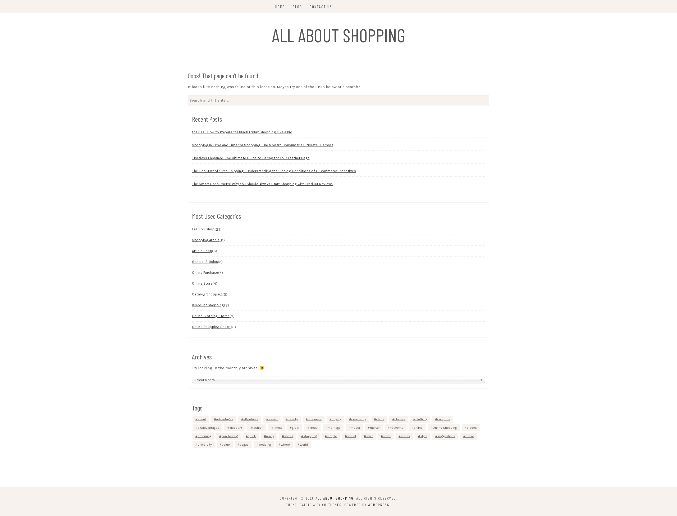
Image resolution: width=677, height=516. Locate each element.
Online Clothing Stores (211, 316)
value (226, 444)
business (315, 419)
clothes (399, 419)
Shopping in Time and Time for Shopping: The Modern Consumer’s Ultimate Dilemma (262, 145)
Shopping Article (205, 240)
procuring (204, 436)
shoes (288, 436)
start (369, 436)
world (304, 444)
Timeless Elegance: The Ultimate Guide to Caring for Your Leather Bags (251, 158)
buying (336, 419)
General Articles (205, 262)
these (469, 436)
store (387, 436)
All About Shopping (338, 35)
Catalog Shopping (207, 294)
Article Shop (202, 251)
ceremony (358, 419)
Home (280, 6)
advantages (224, 419)
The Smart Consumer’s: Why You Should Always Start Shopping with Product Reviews (262, 184)
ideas (313, 428)
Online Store (202, 283)
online (418, 428)
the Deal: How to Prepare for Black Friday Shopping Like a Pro (242, 132)
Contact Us (321, 6)
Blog (297, 6)
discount (235, 428)
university (205, 444)
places (472, 428)
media (355, 428)
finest (277, 428)
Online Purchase (205, 273)
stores (405, 436)
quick (252, 436)
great (295, 428)
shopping (310, 436)
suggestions (446, 436)
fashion (257, 428)
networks (397, 428)
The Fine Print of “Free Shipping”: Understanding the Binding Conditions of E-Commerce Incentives (274, 171)
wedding (265, 444)
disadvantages (208, 428)
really (270, 436)
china (380, 419)
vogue (244, 444)
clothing (421, 419)
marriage (334, 428)
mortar (375, 428)
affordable (250, 419)
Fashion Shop (203, 229)
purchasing (229, 436)
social (351, 436)
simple (332, 436)
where (285, 444)
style (423, 436)
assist (273, 419)
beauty (293, 419)
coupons (443, 419)
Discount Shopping (208, 305)
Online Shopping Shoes (211, 327)
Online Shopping (445, 428)
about (202, 419)
